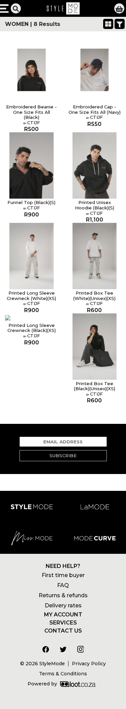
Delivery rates (63, 605)
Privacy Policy (89, 664)
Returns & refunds (63, 595)
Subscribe (63, 455)
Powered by (42, 684)
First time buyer (63, 575)
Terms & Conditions (63, 674)
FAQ (63, 585)
